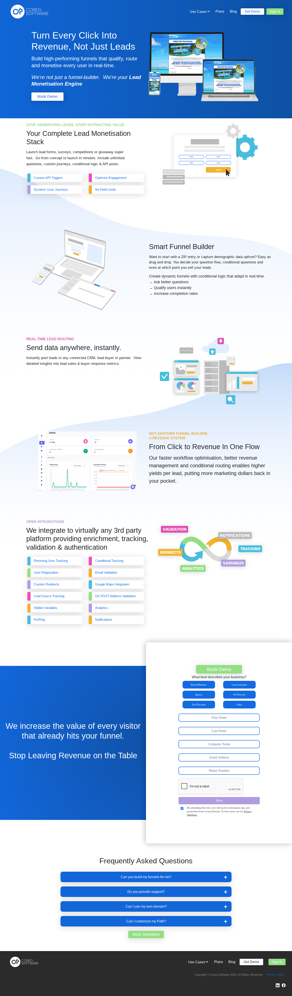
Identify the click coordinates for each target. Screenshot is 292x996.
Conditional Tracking (109, 561)
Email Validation (106, 572)
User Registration (46, 572)
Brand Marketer (198, 684)
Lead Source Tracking (49, 596)
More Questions (146, 934)
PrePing (39, 619)
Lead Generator (239, 684)
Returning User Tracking (51, 561)
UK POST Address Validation (115, 596)
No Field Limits (105, 189)
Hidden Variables (45, 608)
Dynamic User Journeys (51, 189)
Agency (199, 694)
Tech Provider (199, 704)
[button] (146, 877)
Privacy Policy (276, 974)
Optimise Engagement (111, 178)
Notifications (103, 619)
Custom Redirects (46, 584)
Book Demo (47, 96)
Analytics (101, 608)
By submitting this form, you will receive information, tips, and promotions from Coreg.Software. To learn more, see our (219, 811)
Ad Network (239, 694)
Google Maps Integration (112, 584)
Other (239, 704)
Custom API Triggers (48, 178)
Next (219, 800)
